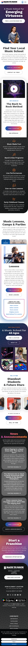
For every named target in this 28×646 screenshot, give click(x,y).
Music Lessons (14, 295)
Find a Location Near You (13, 21)
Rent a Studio (14, 628)
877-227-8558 (18, 591)
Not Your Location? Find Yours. (14, 588)
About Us (14, 342)
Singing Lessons (14, 312)
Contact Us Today (13, 72)
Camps (14, 572)
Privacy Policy (11, 605)
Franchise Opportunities (13, 557)
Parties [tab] (22, 242)
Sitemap (14, 607)
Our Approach (13, 133)
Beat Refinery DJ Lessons (14, 314)
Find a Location (13, 128)
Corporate (14, 616)
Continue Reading (13, 467)
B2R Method (14, 618)
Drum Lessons (14, 309)
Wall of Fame (13, 422)
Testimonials (14, 621)
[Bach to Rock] (9, 2)
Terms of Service (20, 605)
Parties (14, 573)
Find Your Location (13, 577)
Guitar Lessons (14, 307)
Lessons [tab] (5, 242)
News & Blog (14, 623)
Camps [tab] (14, 242)
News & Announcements (13, 529)
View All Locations (13, 67)
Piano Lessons (14, 305)
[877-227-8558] (22, 2)
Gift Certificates (14, 626)
